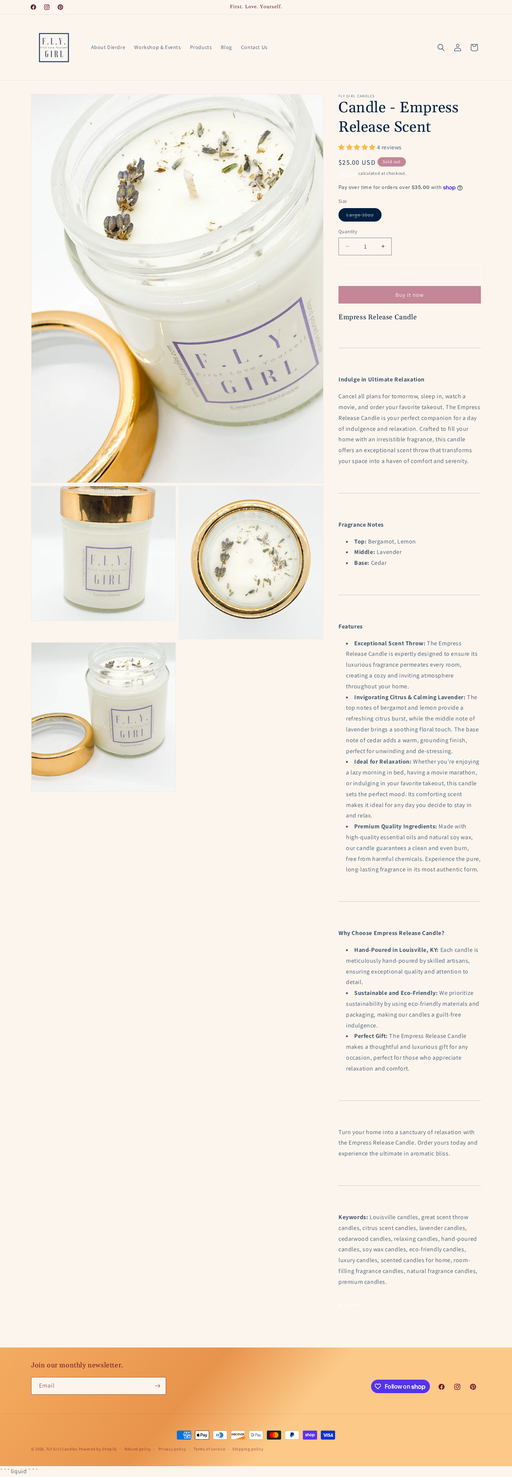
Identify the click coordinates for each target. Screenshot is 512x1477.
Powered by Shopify (98, 1449)
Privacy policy (172, 1449)
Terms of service (209, 1449)
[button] (441, 47)
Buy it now (409, 294)
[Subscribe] (157, 1386)
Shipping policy (247, 1449)
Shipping (348, 173)
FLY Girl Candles (62, 1449)
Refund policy (137, 1449)
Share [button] (353, 1304)
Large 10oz (364, 216)
